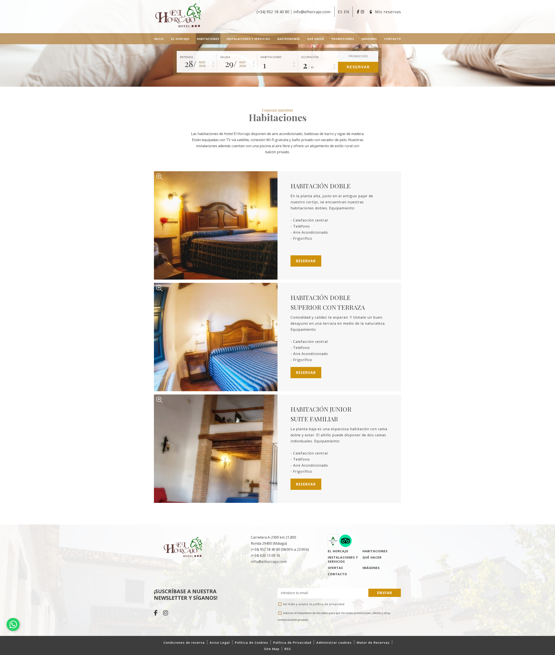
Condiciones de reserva (184, 642)
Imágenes (371, 568)
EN (346, 11)
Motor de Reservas (373, 642)
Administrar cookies (334, 642)
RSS (287, 649)
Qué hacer (372, 557)
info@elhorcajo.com (269, 561)
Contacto (337, 574)
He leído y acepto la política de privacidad (313, 604)
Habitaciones (271, 57)
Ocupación (310, 57)
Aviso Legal (220, 642)
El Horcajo (338, 551)
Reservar (358, 67)
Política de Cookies (251, 642)
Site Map (271, 649)
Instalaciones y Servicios (343, 559)
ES (341, 11)
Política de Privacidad (292, 642)
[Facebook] (156, 613)
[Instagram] (165, 613)
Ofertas (335, 568)
